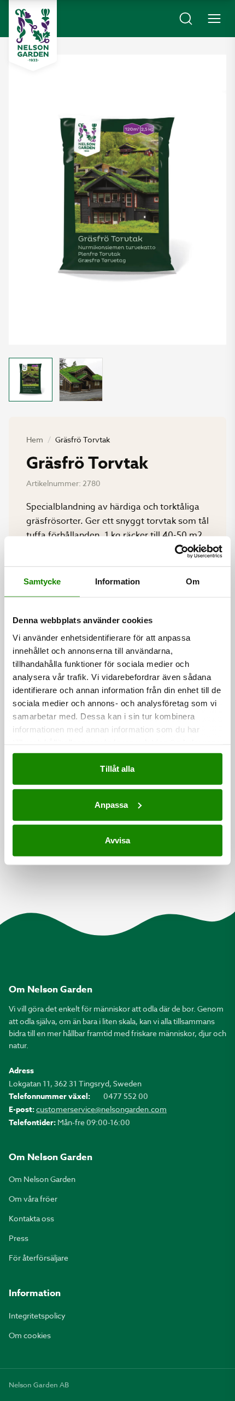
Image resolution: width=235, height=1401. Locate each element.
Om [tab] (192, 581)
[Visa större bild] (117, 200)
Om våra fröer (33, 1198)
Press (18, 1238)
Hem (34, 439)
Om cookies (30, 1335)
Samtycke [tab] (42, 581)
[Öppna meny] (214, 19)
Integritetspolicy (37, 1315)
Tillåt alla (117, 768)
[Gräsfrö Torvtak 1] (30, 379)
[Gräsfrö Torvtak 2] (81, 379)
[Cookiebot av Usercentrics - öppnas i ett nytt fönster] (174, 551)
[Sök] (186, 19)
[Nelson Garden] (33, 35)
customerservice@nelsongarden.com (101, 1109)
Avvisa (118, 840)
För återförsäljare (38, 1257)
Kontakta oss (31, 1218)
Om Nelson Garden (42, 1179)
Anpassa (111, 804)
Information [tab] (117, 581)
